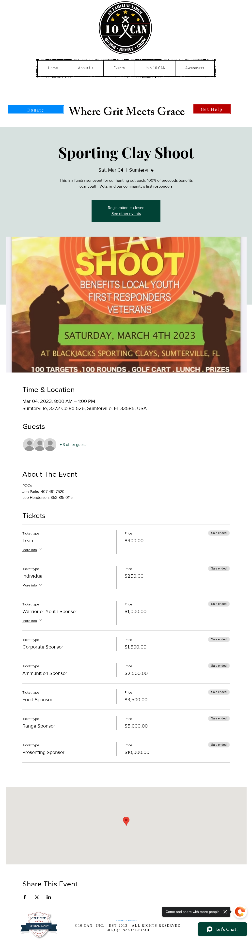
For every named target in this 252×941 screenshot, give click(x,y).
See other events (126, 213)
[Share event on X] (36, 897)
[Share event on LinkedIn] (49, 897)
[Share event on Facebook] (24, 897)
